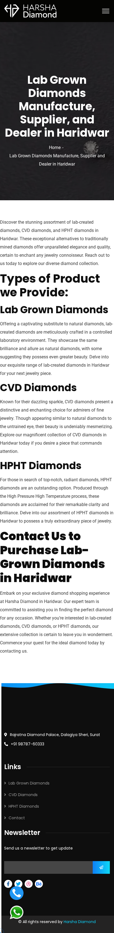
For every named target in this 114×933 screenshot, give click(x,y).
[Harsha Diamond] (30, 10)
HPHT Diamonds (24, 806)
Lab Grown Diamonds (29, 783)
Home (55, 147)
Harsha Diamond (80, 921)
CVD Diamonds (23, 794)
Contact (17, 818)
